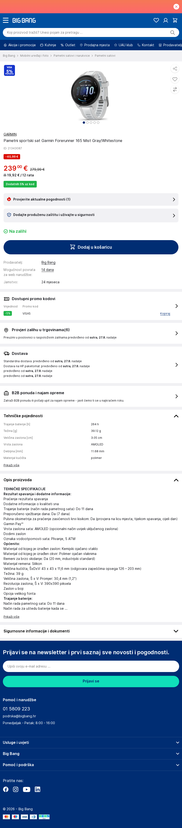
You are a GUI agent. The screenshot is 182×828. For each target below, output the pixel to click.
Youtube (26, 789)
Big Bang (48, 262)
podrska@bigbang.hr (19, 716)
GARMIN (10, 134)
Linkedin (37, 789)
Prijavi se (91, 681)
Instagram (15, 789)
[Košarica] (175, 20)
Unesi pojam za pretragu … (45, 32)
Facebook (6, 789)
